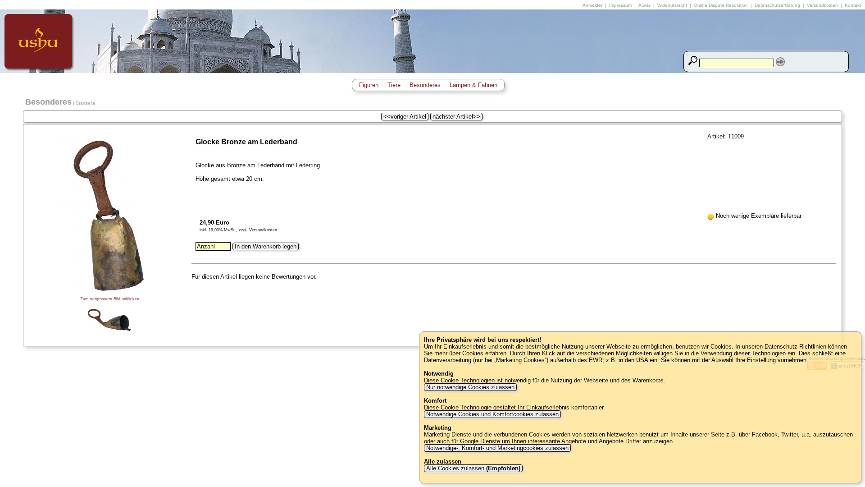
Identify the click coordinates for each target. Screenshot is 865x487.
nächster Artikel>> (456, 116)
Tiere (394, 85)
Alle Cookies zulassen (472, 468)
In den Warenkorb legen (265, 246)
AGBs (644, 5)
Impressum (620, 5)
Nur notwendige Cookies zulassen (470, 387)
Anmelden (593, 5)
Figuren (368, 85)
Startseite (86, 103)
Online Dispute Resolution (720, 5)
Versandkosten (822, 5)
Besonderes (425, 85)
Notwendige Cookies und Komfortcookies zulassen (492, 414)
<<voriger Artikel (405, 116)
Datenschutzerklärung (777, 5)
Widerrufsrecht (672, 5)
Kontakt (852, 5)
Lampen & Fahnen (473, 85)
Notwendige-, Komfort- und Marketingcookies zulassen (497, 448)
